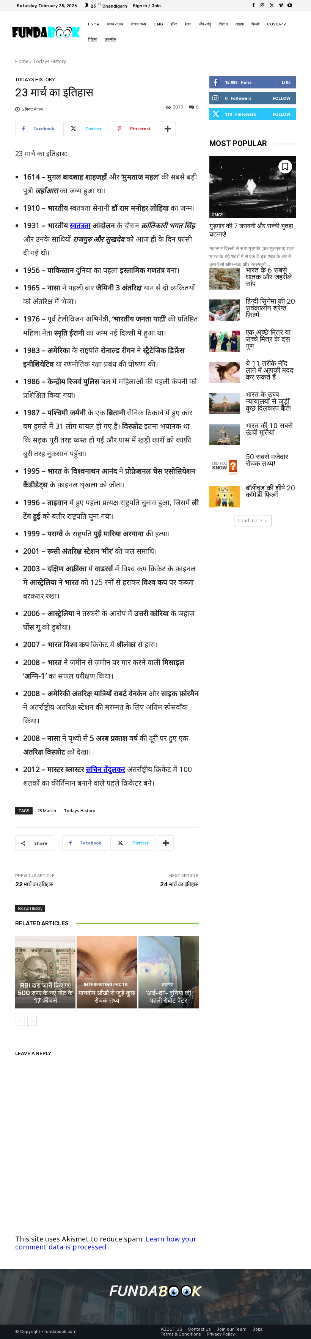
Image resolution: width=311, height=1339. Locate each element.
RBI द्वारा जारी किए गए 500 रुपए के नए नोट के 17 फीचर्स (45, 993)
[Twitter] (271, 5)
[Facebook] (253, 5)
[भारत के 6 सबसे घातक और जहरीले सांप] (224, 279)
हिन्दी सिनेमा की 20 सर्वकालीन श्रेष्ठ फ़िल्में (270, 308)
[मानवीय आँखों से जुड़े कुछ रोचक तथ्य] (107, 972)
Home (21, 61)
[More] (168, 128)
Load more (250, 520)
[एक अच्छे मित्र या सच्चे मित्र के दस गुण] (224, 341)
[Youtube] (289, 5)
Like (286, 82)
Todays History (49, 61)
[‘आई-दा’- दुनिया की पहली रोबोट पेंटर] (168, 972)
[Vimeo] (280, 5)
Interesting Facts (106, 985)
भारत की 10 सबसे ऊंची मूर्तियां (269, 429)
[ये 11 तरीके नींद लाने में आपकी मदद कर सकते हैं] (224, 372)
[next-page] (32, 1021)
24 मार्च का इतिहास (179, 884)
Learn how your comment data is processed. (105, 1242)
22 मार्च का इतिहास (34, 884)
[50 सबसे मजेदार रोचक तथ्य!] (224, 465)
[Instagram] (262, 5)
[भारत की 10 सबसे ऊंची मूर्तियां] (224, 434)
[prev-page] (20, 1021)
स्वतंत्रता (80, 225)
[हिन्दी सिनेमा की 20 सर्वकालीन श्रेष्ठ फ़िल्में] (224, 310)
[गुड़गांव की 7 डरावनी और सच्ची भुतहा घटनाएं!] (252, 187)
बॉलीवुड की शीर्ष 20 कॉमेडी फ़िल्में (270, 491)
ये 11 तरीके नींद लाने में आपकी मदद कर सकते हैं (270, 370)
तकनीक (44, 977)
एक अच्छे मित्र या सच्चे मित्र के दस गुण (268, 339)
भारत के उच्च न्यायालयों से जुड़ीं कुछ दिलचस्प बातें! (269, 401)
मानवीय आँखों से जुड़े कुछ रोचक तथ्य (107, 996)
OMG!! (217, 214)
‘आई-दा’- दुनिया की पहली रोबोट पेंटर (168, 996)
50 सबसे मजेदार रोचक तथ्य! (267, 460)
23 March (46, 810)
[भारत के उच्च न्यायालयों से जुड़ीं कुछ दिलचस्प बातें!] (224, 403)
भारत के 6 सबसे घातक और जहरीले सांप (269, 277)
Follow (282, 98)
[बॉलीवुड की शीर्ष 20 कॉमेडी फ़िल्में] (224, 496)
